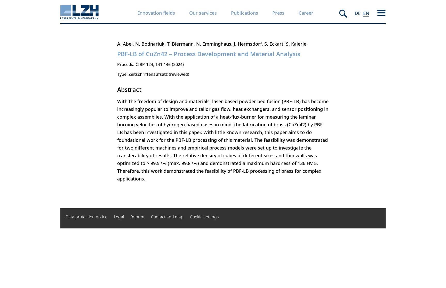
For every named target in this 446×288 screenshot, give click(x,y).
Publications (244, 13)
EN (366, 13)
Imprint (138, 217)
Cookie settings (204, 217)
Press (278, 13)
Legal (119, 217)
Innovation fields (156, 13)
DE (358, 13)
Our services (203, 13)
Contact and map (167, 217)
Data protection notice (86, 217)
